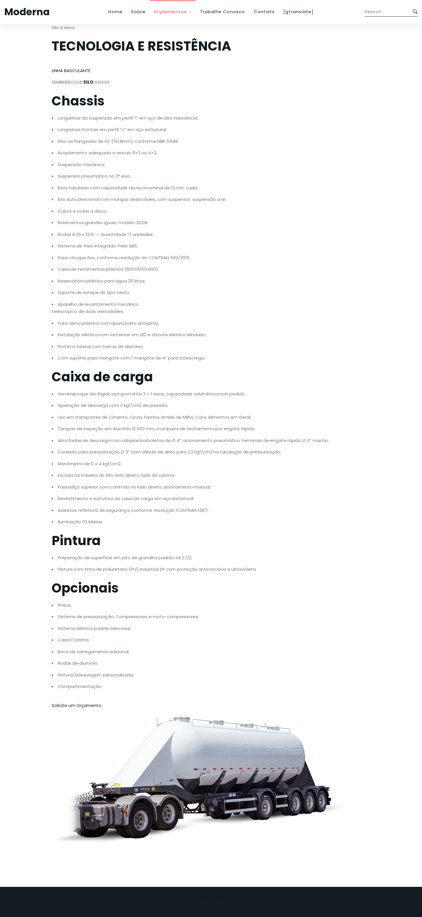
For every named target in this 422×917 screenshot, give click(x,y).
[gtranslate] (298, 12)
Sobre (138, 12)
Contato (264, 12)
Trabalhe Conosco (222, 12)
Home (115, 12)
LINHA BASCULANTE (71, 71)
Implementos (170, 12)
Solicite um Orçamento (76, 705)
